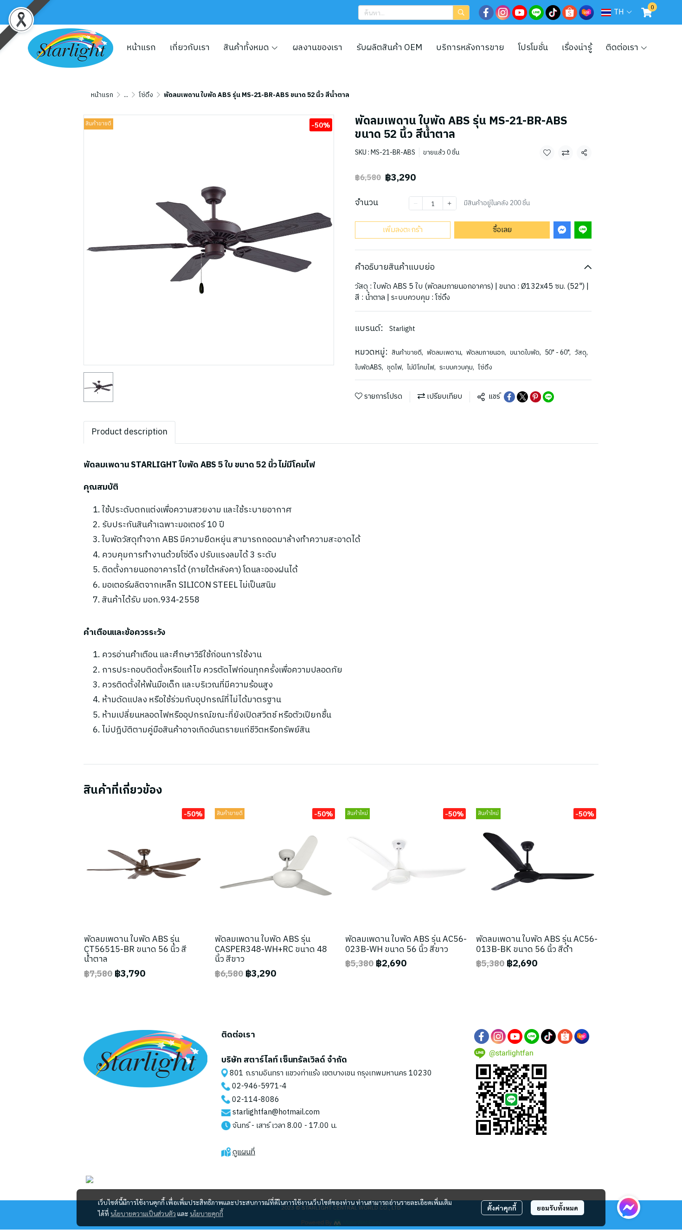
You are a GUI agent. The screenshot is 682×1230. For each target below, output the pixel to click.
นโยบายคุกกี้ (206, 1213)
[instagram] (502, 12)
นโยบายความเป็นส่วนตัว (143, 1213)
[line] (536, 12)
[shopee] (569, 12)
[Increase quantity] (449, 203)
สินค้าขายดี (407, 352)
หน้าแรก (102, 95)
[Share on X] (522, 396)
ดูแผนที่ (243, 1152)
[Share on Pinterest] (535, 396)
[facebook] (486, 12)
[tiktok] (553, 12)
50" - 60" (558, 352)
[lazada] (586, 12)
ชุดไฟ (395, 367)
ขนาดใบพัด (525, 352)
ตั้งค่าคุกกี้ (501, 1208)
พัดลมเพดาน (445, 352)
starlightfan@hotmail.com (276, 1112)
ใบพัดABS (369, 367)
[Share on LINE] (548, 396)
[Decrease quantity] (415, 203)
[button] (414, 12)
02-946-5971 (255, 1086)
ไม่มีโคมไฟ (421, 367)
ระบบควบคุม (456, 367)
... (126, 95)
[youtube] (519, 12)
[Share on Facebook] (509, 396)
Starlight (402, 329)
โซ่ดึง (146, 95)
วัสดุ (581, 352)
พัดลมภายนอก (486, 352)
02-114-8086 (255, 1100)
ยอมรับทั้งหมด (557, 1208)
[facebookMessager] (628, 1207)
